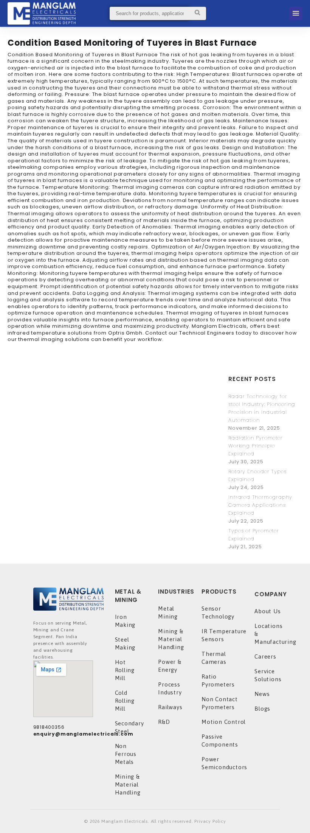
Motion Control (224, 722)
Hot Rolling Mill (125, 670)
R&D (164, 722)
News (262, 694)
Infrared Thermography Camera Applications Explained (260, 505)
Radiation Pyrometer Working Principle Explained (255, 445)
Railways (170, 707)
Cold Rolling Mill (125, 701)
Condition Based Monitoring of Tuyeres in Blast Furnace (132, 43)
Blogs (262, 708)
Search (197, 13)
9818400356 (49, 727)
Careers (265, 656)
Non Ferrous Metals (126, 754)
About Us (267, 611)
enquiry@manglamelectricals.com (83, 734)
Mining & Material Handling (128, 784)
